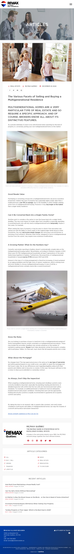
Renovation (44, 463)
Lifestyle (9, 469)
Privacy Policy (31, 548)
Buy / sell (9, 460)
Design (8, 463)
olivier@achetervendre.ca (16, 540)
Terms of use (40, 548)
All (7, 457)
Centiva (40, 551)
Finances (9, 466)
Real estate (15, 86)
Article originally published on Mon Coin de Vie (23, 413)
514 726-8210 (11, 538)
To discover (44, 466)
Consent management (51, 548)
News (42, 457)
